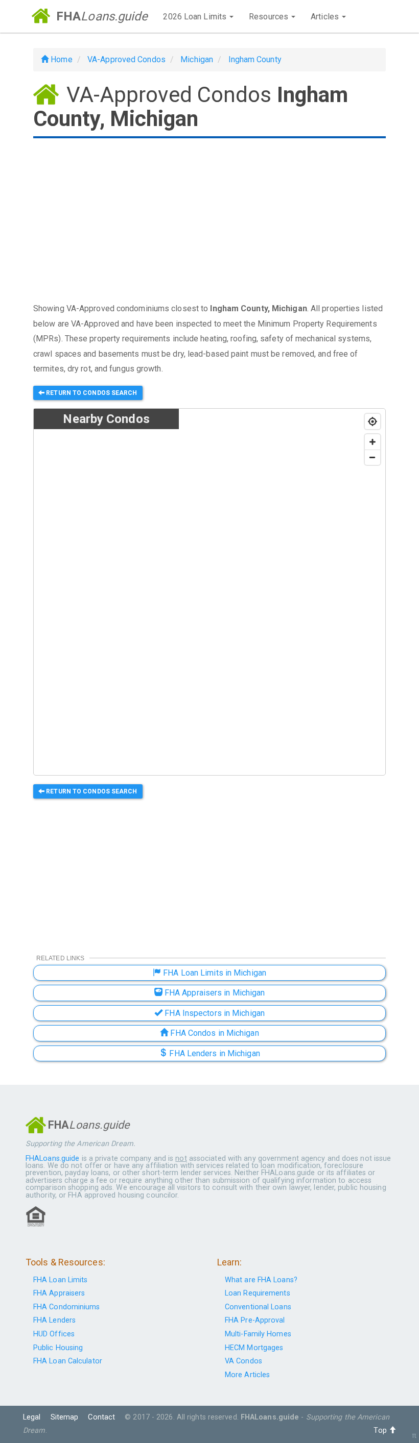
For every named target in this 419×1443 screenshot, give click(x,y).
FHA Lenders (54, 1320)
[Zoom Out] (372, 457)
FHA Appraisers (59, 1293)
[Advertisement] (209, 221)
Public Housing (58, 1348)
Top (381, 1430)
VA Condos (243, 1361)
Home (61, 59)
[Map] (282, 592)
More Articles (247, 1375)
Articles (326, 16)
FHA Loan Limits (60, 1280)
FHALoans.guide (52, 1158)
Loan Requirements (257, 1293)
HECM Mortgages (254, 1348)
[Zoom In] (372, 442)
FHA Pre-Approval (255, 1320)
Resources (269, 16)
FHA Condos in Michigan (213, 1033)
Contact (101, 1417)
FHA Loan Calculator (67, 1361)
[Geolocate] (372, 421)
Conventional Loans (258, 1307)
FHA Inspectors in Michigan (213, 1013)
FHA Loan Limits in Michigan (213, 973)
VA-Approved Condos (126, 59)
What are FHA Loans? (261, 1280)
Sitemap (65, 1417)
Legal (32, 1417)
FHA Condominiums (66, 1307)
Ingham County (255, 59)
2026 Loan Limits (195, 16)
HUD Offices (54, 1334)
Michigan (196, 59)
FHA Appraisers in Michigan (213, 993)
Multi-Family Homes (258, 1334)
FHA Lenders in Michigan (213, 1053)
